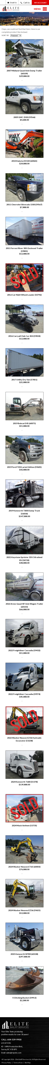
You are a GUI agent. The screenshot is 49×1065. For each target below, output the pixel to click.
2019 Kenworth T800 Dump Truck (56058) (24, 512)
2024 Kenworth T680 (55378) (24, 782)
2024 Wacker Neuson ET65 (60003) (24, 866)
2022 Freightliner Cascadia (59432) (24, 650)
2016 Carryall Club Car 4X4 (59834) (24, 336)
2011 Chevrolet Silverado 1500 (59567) (24, 204)
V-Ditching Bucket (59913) (24, 997)
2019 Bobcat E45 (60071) (24, 423)
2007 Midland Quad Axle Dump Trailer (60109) (24, 72)
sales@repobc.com (13, 1053)
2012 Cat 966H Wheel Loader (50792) (24, 295)
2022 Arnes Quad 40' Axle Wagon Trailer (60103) (24, 605)
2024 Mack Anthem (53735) (24, 825)
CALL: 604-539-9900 (11, 1039)
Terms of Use (18, 1063)
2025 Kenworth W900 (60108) (24, 954)
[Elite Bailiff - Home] (11, 9)
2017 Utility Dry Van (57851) (24, 379)
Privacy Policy (6, 1063)
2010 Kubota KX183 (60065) (24, 161)
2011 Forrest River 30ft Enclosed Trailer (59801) (24, 249)
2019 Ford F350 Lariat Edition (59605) (24, 467)
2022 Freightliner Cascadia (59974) (24, 694)
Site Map (28, 1063)
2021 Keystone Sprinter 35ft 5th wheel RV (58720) (24, 558)
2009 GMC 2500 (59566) (24, 117)
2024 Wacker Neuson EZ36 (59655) (24, 910)
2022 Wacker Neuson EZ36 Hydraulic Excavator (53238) (24, 739)
